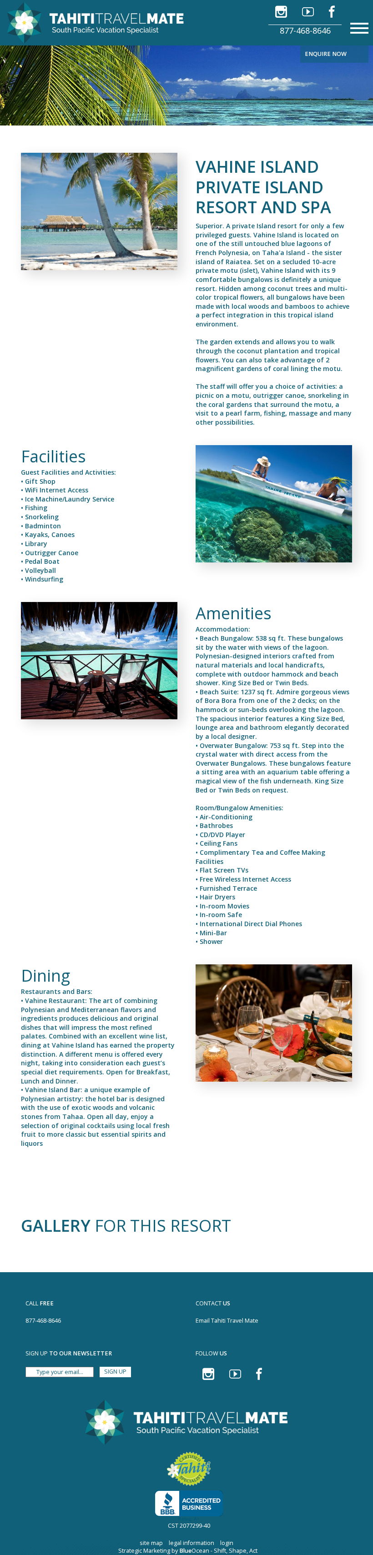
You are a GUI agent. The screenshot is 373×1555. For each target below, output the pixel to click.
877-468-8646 (305, 30)
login (226, 1543)
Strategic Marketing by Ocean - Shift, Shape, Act (187, 1551)
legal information (191, 1543)
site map (151, 1543)
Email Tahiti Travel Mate (227, 1320)
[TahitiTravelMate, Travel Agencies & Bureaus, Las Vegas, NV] (189, 1506)
